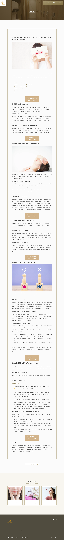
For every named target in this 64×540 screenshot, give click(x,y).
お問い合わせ (35, 530)
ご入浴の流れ (20, 530)
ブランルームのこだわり (22, 528)
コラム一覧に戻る (31, 464)
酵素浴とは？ (22, 522)
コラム (34, 522)
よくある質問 (35, 519)
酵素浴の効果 (22, 524)
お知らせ (34, 524)
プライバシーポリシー (11, 537)
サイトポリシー (18, 537)
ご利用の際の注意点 (23, 526)
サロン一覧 (20, 519)
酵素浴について (20, 520)
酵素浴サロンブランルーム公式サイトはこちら (32, 99)
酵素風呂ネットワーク (25, 537)
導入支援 (36, 528)
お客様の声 (34, 520)
